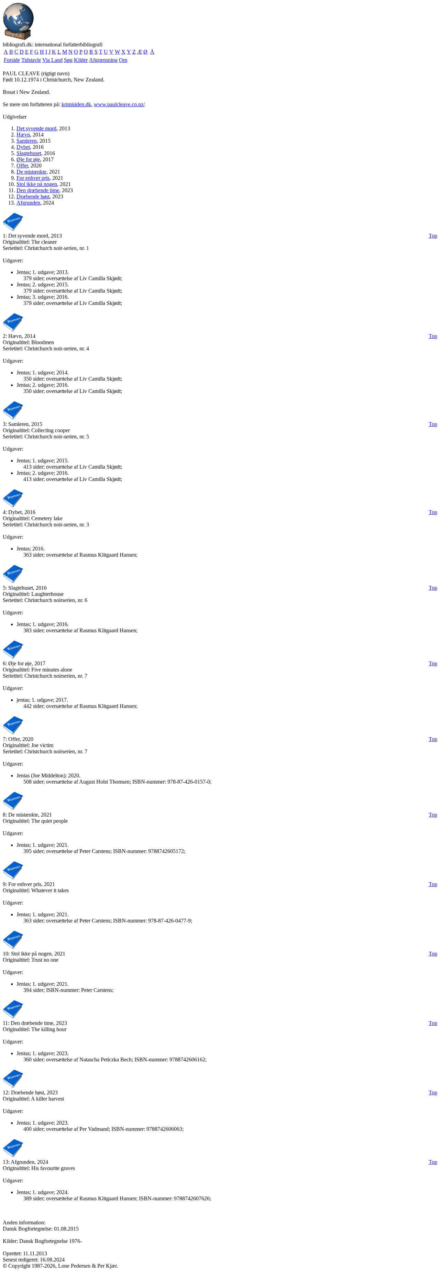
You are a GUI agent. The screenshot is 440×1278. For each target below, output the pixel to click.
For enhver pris (33, 178)
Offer (22, 165)
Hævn (23, 135)
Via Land (52, 60)
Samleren (26, 141)
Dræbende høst (33, 196)
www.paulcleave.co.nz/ (119, 104)
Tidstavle (31, 60)
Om (123, 60)
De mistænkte (31, 172)
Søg (68, 60)
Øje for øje (28, 159)
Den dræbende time (37, 190)
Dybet (23, 147)
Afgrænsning (103, 60)
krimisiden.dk (76, 104)
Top (433, 236)
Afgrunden (28, 203)
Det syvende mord (36, 128)
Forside (12, 60)
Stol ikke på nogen (36, 184)
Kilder (81, 60)
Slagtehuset (28, 153)
